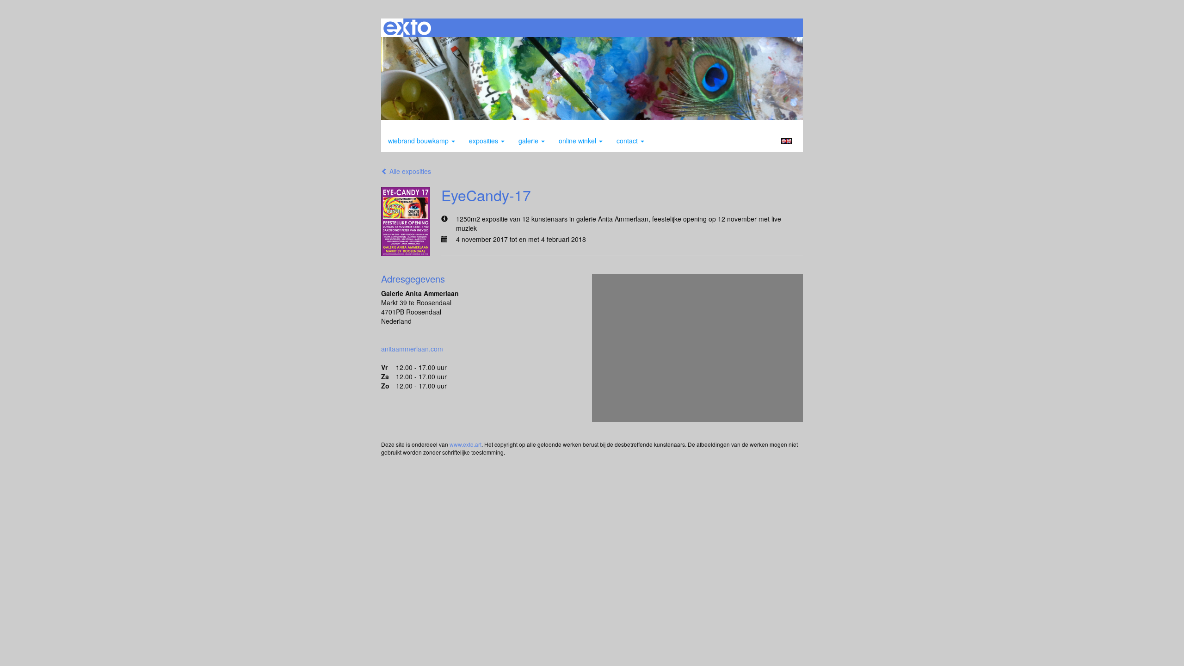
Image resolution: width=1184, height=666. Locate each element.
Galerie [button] (529, 140)
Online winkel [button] (578, 140)
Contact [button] (628, 140)
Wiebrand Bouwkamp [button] (419, 140)
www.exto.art (465, 444)
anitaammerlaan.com (412, 348)
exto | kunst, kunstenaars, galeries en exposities (407, 27)
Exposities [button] (484, 140)
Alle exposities (409, 171)
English (786, 141)
